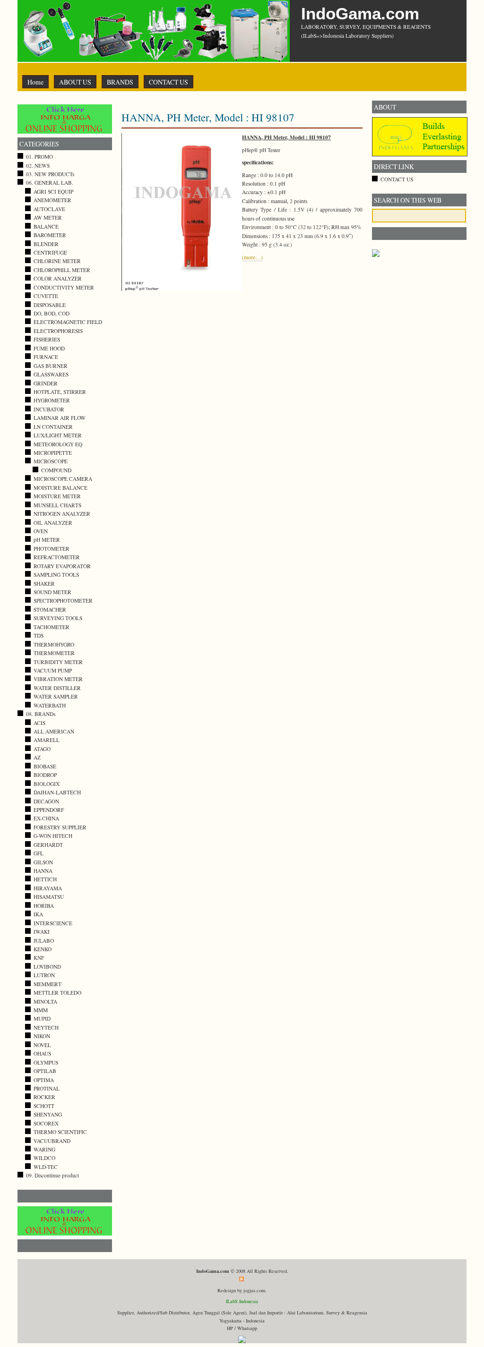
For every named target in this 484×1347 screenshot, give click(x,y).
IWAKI (42, 931)
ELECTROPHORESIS (58, 330)
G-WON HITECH (53, 835)
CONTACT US (168, 81)
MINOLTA (45, 1001)
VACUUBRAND (52, 1140)
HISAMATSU (49, 896)
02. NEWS (38, 165)
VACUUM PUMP (53, 670)
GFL (38, 853)
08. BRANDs (40, 713)
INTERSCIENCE (53, 923)
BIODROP (45, 774)
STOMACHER (50, 609)
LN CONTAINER (53, 426)
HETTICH (45, 879)
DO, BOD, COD (51, 313)
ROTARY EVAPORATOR (62, 566)
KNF (39, 957)
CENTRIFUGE (50, 252)
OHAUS (42, 1053)
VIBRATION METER (58, 678)
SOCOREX (46, 1123)
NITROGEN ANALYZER (62, 513)
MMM (41, 1010)
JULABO (44, 940)
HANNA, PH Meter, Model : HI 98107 (207, 117)
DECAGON (46, 801)
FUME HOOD (49, 348)
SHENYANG (48, 1114)
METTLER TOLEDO (57, 992)
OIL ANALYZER (53, 522)
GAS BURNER (51, 365)
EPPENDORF (49, 809)
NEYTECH (46, 1027)
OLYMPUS (46, 1062)
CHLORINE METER (57, 260)
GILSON (43, 862)
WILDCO (44, 1157)
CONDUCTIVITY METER (64, 287)
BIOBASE (45, 766)
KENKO (43, 949)
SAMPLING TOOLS (56, 574)
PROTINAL (47, 1088)
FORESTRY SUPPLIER (60, 827)
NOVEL (42, 1045)
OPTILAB (45, 1070)
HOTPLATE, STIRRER (60, 391)
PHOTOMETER (51, 548)
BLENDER (46, 243)
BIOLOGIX (47, 783)
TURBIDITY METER (58, 661)
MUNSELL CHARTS (57, 505)
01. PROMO (39, 156)
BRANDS (120, 81)
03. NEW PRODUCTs (50, 174)
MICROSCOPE (51, 461)
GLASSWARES (51, 374)
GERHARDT (48, 844)
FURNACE (46, 356)
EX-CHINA (46, 818)
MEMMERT (47, 984)
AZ (37, 757)
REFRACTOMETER (57, 557)
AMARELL (47, 739)
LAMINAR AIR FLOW (60, 417)
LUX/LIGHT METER (58, 435)
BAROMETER (50, 235)
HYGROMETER (52, 400)
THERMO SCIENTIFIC (60, 1131)
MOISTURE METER (57, 496)
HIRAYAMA (48, 888)
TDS (38, 635)
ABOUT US (75, 81)
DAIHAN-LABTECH (57, 792)
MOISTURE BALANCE (60, 487)
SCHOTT (44, 1105)
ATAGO (42, 748)
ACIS (39, 722)
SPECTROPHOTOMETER (63, 600)
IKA (38, 914)
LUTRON (44, 975)
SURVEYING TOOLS (58, 618)
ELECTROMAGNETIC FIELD (68, 321)
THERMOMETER (54, 652)
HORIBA (44, 905)
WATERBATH (50, 705)
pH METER (47, 539)
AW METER (48, 217)
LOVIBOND (47, 966)
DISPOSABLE (50, 304)
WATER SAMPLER (56, 696)
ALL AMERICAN (54, 731)
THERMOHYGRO (54, 644)
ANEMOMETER (52, 200)
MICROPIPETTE (53, 452)
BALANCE (46, 226)
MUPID (42, 1018)
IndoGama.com (360, 14)
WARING (44, 1149)
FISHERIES (47, 339)
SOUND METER (52, 592)
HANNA (43, 870)
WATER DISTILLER (57, 687)
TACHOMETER (51, 627)
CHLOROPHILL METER (62, 269)
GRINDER (46, 383)
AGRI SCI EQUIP (53, 191)
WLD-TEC (46, 1166)
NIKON (42, 1036)
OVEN (41, 531)
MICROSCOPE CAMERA (63, 478)
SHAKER (44, 583)
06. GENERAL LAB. (49, 182)
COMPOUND (56, 470)
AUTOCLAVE (49, 209)
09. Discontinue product (52, 1175)
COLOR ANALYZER (58, 278)
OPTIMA (44, 1079)
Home (35, 81)
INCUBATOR (49, 409)
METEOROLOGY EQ (58, 444)
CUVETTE (46, 295)
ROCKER (44, 1096)
